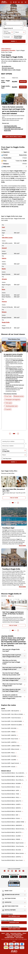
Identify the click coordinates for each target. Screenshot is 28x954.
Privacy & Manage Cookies (17, 934)
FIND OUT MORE (18, 498)
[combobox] (12, 24)
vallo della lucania (7, 237)
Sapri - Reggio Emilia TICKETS (14, 136)
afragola (4, 279)
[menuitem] (11, 2)
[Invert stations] (25, 25)
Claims (7, 933)
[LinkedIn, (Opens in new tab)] (12, 871)
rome (3, 289)
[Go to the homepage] (4, 2)
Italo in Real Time (17, 936)
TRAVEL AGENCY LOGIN (16, 929)
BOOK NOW (23, 82)
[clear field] (21, 23)
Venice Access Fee (19, 937)
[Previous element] (10, 434)
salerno (4, 258)
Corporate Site (10, 936)
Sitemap (24, 933)
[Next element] (18, 434)
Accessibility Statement (9, 937)
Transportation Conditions (15, 933)
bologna (4, 312)
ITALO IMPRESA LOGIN (16, 917)
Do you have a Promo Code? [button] (18, 37)
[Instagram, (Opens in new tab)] (8, 871)
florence (4, 301)
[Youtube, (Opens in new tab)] (20, 871)
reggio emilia (5, 322)
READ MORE (22, 545)
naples (4, 269)
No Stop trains (7, 458)
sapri (3, 227)
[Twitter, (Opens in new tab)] (16, 871)
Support (3, 933)
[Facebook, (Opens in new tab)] (5, 871)
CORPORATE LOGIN (16, 923)
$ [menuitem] (15, 2)
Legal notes (7, 934)
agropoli (4, 248)
